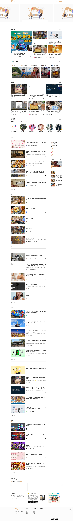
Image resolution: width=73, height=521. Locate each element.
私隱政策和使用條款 (23, 519)
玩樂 (26, 121)
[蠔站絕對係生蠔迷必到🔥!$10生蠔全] (55, 72)
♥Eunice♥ (41, 131)
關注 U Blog (14, 479)
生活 (23, 121)
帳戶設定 (34, 511)
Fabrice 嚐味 (23, 131)
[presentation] (11, 13)
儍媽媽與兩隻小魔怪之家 (32, 131)
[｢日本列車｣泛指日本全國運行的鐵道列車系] (16, 72)
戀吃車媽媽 (50, 131)
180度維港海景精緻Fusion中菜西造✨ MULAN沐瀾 (57, 168)
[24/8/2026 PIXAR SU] (45, 72)
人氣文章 (52, 159)
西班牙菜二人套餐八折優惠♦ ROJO (59, 172)
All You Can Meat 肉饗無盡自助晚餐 (59, 185)
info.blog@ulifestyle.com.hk (18, 498)
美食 (34, 53)
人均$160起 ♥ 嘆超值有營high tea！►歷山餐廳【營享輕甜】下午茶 (59, 176)
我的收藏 (34, 512)
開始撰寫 (60, 1)
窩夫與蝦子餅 (59, 131)
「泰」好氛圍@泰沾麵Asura (59, 181)
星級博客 (13, 119)
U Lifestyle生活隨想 (14, 131)
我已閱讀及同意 (59, 519)
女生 (29, 94)
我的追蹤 (34, 513)
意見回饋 (26, 514)
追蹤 (14, 132)
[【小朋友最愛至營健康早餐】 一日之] (26, 72)
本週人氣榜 (53, 139)
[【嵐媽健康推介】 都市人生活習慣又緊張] (35, 72)
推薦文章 (13, 29)
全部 (12, 121)
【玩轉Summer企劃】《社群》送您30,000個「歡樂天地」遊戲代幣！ (35, 23)
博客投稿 (26, 516)
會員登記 (56, 1)
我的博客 (34, 514)
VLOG (12, 82)
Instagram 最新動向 (16, 481)
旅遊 (47, 110)
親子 (13, 51)
